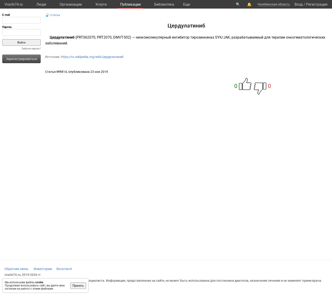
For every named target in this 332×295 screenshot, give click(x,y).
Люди (41, 4)
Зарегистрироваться (21, 59)
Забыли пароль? (31, 48)
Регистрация (316, 4)
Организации (71, 4)
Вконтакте (64, 269)
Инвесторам (43, 269)
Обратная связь (16, 269)
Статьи (55, 15)
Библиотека (164, 4)
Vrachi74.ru (14, 4)
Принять (78, 285)
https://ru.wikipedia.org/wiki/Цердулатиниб (92, 57)
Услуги (101, 4)
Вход (299, 4)
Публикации (130, 4)
